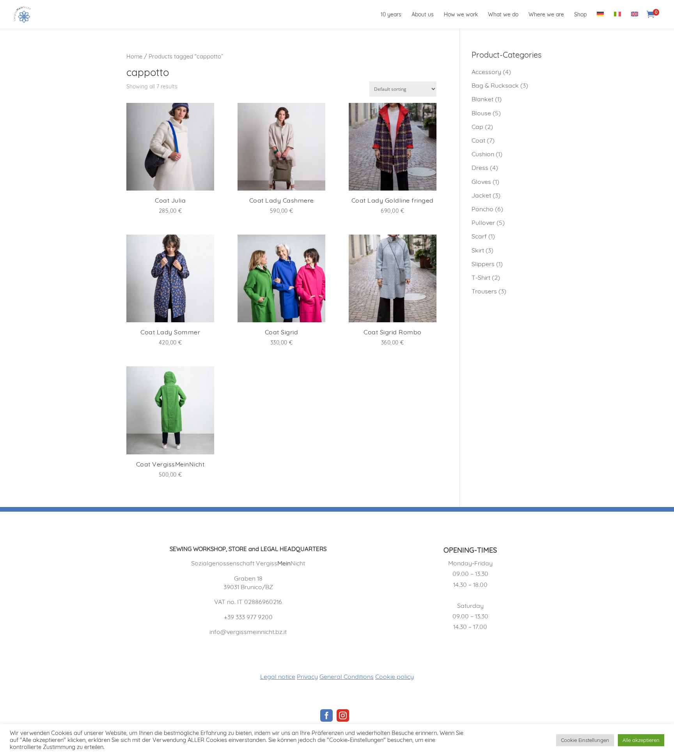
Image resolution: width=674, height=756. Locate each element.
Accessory (486, 72)
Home (134, 56)
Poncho (482, 209)
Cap (477, 127)
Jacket (481, 195)
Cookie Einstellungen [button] (585, 740)
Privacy (307, 676)
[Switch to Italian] (617, 20)
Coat (478, 140)
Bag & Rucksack (495, 85)
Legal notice (277, 676)
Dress (480, 167)
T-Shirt (481, 277)
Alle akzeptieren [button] (641, 740)
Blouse (481, 113)
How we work (461, 15)
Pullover (483, 222)
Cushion (483, 154)
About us (422, 15)
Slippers (483, 264)
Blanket (482, 99)
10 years (391, 15)
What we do (503, 15)
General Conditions (346, 676)
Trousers (484, 291)
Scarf (479, 236)
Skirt (478, 250)
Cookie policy (394, 676)
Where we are (546, 15)
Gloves (481, 181)
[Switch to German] (600, 20)
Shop (580, 15)
